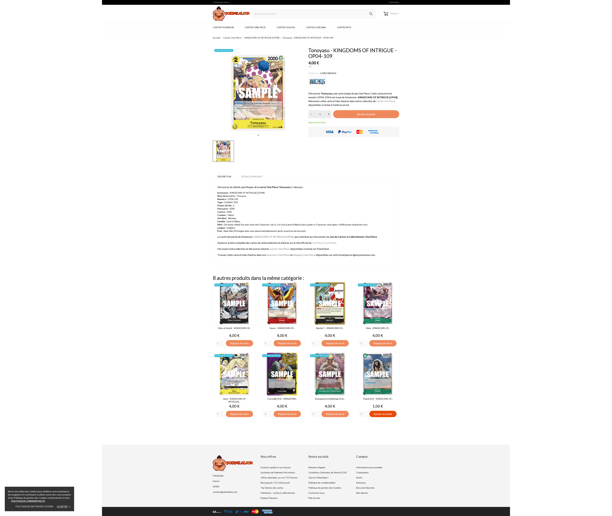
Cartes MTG (344, 27)
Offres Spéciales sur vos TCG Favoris (279, 477)
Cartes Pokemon (223, 27)
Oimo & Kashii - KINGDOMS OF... (234, 328)
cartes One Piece (280, 248)
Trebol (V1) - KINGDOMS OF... (378, 398)
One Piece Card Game (324, 242)
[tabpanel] (258, 92)
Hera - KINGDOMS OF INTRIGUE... (234, 400)
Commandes (362, 472)
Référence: (314, 73)
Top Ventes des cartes (272, 487)
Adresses (361, 482)
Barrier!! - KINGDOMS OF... (330, 328)
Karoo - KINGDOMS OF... (282, 328)
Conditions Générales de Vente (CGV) (327, 472)
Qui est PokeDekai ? (318, 477)
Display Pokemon (269, 498)
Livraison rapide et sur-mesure (276, 467)
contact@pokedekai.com (225, 492)
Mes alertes (362, 492)
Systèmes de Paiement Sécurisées (278, 472)
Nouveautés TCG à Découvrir (275, 482)
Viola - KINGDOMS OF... (378, 328)
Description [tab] (224, 176)
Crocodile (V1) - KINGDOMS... (282, 398)
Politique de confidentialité (321, 482)
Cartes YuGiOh (286, 27)
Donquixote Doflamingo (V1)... (330, 398)
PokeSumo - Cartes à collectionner (278, 492)
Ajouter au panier (366, 114)
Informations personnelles (369, 467)
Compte (362, 456)
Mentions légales (316, 467)
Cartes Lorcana (316, 27)
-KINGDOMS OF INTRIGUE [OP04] (273, 236)
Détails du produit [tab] (252, 176)
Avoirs (359, 477)
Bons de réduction (365, 487)
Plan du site (314, 498)
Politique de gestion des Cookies (34, 506)
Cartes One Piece (255, 27)
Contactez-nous (221, 2)
